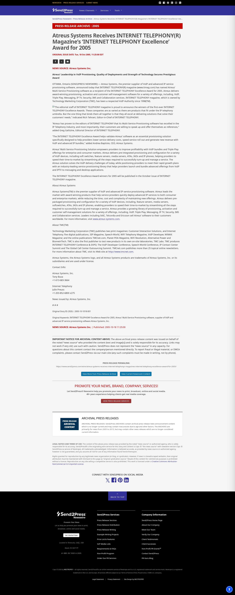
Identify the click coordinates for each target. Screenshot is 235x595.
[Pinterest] (168, 2)
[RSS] (180, 2)
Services (104, 10)
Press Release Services (73, 2)
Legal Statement (98, 579)
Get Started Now (71, 535)
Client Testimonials (150, 539)
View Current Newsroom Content (135, 374)
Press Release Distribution (108, 525)
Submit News (92, 2)
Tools (117, 10)
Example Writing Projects (108, 534)
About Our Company (150, 525)
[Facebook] (164, 2)
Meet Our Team (148, 529)
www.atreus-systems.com (106, 218)
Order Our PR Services (106, 558)
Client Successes (149, 544)
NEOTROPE (68, 569)
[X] (160, 2)
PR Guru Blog (147, 558)
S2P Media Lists (104, 544)
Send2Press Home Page (152, 520)
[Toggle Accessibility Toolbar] (229, 589)
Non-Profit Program (105, 553)
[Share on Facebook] (55, 61)
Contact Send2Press (150, 553)
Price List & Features (106, 539)
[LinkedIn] (172, 2)
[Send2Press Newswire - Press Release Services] (63, 12)
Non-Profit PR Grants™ (151, 548)
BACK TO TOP (117, 497)
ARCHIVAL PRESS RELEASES (100, 418)
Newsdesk (56, 2)
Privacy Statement (114, 579)
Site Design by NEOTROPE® (134, 579)
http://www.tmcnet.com (120, 251)
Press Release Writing (106, 529)
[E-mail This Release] (67, 61)
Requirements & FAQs (106, 548)
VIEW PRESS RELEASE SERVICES (116, 401)
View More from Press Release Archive (99, 374)
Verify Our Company (150, 534)
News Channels (86, 10)
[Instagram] (176, 2)
